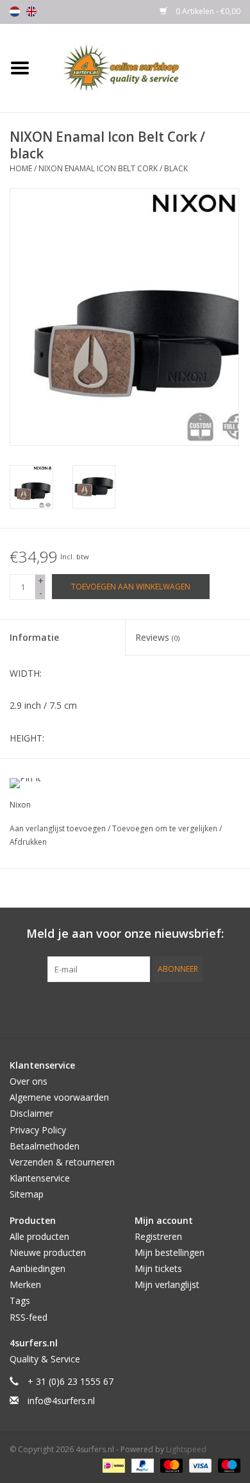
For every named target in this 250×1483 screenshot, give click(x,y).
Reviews (157, 637)
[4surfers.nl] (144, 67)
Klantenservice (40, 1178)
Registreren (158, 1236)
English (31, 11)
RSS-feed (28, 1317)
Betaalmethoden (44, 1146)
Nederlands (15, 11)
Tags (20, 1300)
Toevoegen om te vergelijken (165, 828)
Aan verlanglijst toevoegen (59, 828)
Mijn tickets (158, 1268)
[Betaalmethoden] (112, 1465)
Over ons (28, 1081)
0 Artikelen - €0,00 (207, 11)
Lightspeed (186, 1449)
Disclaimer (31, 1113)
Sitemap (27, 1194)
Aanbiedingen (37, 1268)
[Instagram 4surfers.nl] (194, 1008)
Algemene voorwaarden (59, 1097)
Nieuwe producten (48, 1252)
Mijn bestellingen (169, 1252)
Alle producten (39, 1236)
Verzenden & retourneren (62, 1162)
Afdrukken (28, 841)
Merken (25, 1284)
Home (21, 168)
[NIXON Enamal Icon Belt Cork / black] (31, 487)
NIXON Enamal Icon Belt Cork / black (113, 168)
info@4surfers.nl (61, 1400)
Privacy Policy (38, 1130)
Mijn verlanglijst (167, 1284)
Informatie (34, 637)
